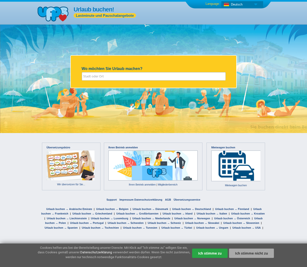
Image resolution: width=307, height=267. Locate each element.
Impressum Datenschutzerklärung (140, 199)
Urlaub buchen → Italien (212, 213)
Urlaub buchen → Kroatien (248, 213)
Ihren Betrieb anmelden (123, 147)
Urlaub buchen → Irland (178, 213)
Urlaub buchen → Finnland (232, 209)
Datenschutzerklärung (96, 252)
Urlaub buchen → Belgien (112, 209)
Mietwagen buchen (223, 147)
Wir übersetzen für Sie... (71, 184)
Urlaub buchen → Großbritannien (137, 213)
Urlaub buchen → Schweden (126, 222)
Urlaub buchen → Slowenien (241, 222)
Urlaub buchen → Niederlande (151, 218)
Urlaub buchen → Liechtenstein (67, 218)
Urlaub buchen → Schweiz (164, 222)
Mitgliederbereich (167, 184)
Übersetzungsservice (187, 199)
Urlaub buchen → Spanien (61, 227)
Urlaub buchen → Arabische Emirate (69, 209)
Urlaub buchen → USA (246, 227)
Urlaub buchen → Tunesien (140, 227)
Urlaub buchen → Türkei (176, 227)
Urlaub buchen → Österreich (232, 218)
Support (111, 199)
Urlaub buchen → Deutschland (191, 209)
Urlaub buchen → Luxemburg (109, 218)
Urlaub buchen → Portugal (87, 222)
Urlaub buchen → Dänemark (150, 209)
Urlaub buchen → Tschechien (100, 227)
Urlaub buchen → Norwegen (192, 218)
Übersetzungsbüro (58, 147)
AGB (168, 199)
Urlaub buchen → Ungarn (212, 227)
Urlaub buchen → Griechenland (92, 213)
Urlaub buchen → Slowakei (202, 222)
